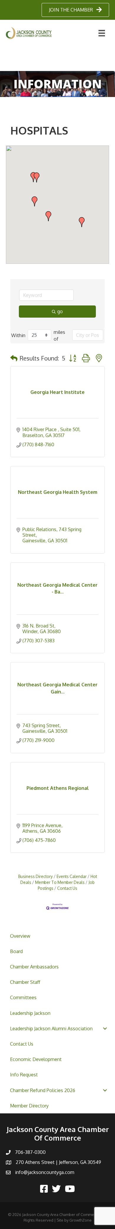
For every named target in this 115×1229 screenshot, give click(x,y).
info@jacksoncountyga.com (44, 1172)
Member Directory (29, 1106)
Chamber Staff (25, 982)
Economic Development (36, 1059)
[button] (36, 177)
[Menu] (101, 33)
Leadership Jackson (30, 1013)
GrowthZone (80, 1220)
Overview (20, 936)
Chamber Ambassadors (34, 967)
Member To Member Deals (60, 882)
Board (16, 951)
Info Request (24, 1075)
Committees (23, 997)
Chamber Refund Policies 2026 (42, 1090)
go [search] (60, 311)
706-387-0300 (30, 1152)
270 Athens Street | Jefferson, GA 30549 (58, 1162)
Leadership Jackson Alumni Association (51, 1028)
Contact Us (21, 1044)
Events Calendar (72, 876)
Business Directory (35, 876)
